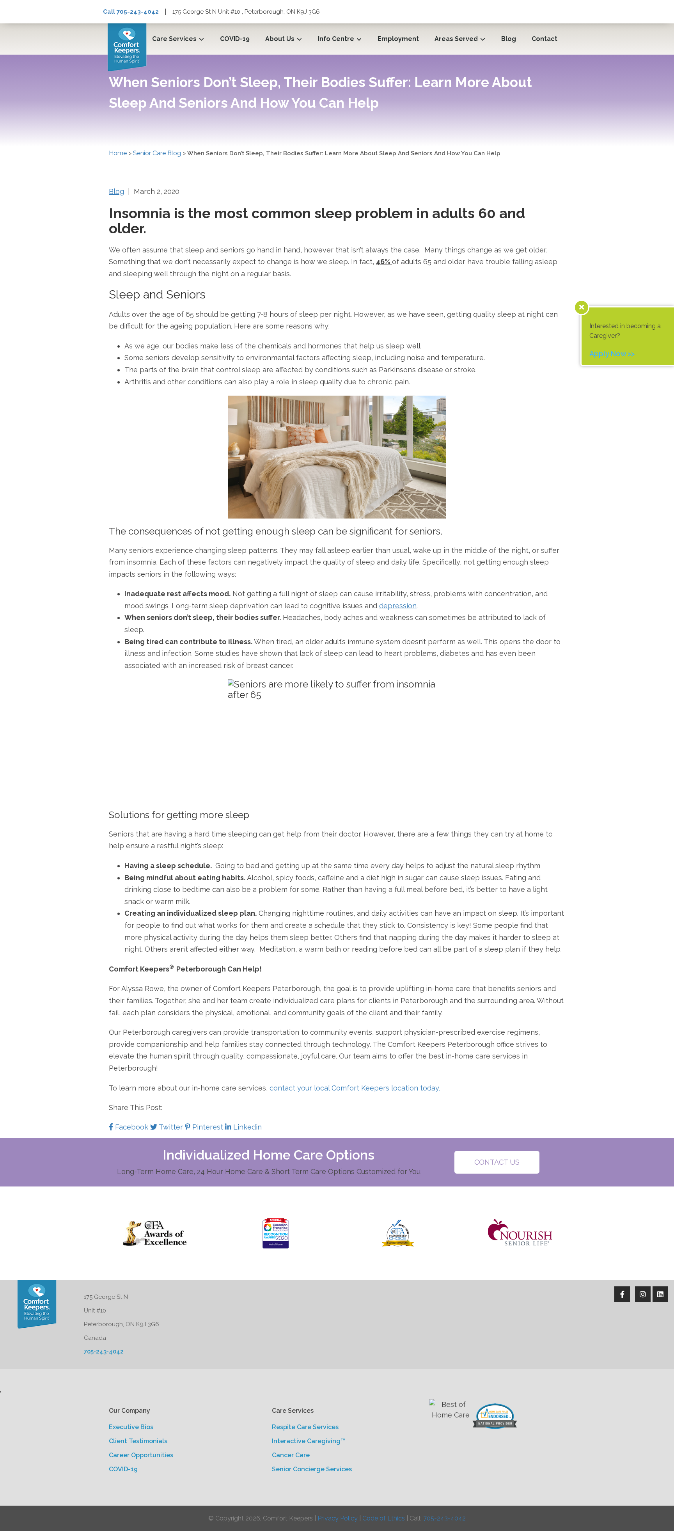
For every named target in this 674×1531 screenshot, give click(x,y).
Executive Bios (131, 1427)
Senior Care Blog (157, 153)
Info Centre (336, 39)
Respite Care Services (305, 1427)
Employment (398, 39)
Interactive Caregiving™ (309, 1441)
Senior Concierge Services (312, 1469)
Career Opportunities (141, 1455)
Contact (544, 39)
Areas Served (456, 39)
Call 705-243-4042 (131, 11)
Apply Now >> (612, 354)
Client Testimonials (138, 1441)
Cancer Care (291, 1455)
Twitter (170, 1127)
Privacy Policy (337, 1518)
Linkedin (246, 1127)
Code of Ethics (383, 1518)
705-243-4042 (104, 1351)
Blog (508, 39)
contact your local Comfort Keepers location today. (355, 1088)
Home (118, 153)
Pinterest (206, 1127)
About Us (279, 39)
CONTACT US (497, 1162)
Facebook (130, 1127)
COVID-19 (235, 39)
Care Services (174, 39)
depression (398, 606)
